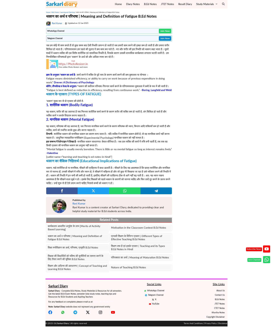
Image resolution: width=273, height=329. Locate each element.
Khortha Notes (218, 313)
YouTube (155, 304)
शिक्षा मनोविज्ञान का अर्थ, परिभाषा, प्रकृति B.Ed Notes (73, 247)
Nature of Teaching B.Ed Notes (128, 267)
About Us (220, 291)
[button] (223, 4)
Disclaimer (223, 323)
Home (118, 4)
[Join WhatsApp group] (266, 259)
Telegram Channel (155, 295)
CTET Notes (219, 308)
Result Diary (185, 4)
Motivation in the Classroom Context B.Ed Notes (138, 228)
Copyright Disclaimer (215, 317)
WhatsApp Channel (155, 291)
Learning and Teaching (67, 12)
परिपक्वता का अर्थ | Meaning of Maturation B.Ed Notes (140, 257)
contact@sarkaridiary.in (103, 302)
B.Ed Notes (150, 4)
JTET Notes (167, 4)
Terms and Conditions (193, 323)
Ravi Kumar (57, 23)
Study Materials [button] (205, 4)
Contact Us (220, 295)
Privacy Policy (210, 323)
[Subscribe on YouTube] (266, 249)
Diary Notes (133, 4)
